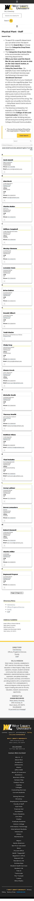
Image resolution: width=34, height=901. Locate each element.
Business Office (18, 777)
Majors (19, 840)
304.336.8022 (11, 473)
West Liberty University (16, 7)
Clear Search (23, 135)
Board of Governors (19, 772)
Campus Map (18, 780)
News (19, 848)
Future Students (18, 814)
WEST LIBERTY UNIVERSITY (17, 738)
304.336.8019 (11, 445)
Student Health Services (18, 866)
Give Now (19, 816)
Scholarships (18, 863)
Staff (8, 611)
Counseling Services (19, 790)
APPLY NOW (19, 770)
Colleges (19, 787)
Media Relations (18, 843)
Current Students (19, 792)
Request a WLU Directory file (12, 15)
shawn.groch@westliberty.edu (15, 383)
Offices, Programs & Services (15, 607)
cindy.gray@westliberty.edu (14, 361)
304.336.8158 (11, 166)
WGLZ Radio (19, 881)
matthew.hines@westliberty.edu (15, 447)
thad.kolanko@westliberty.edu (15, 476)
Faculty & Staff (19, 804)
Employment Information (18, 801)
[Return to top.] (4, 172)
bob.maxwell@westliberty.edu (15, 542)
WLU (17, 728)
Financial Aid (18, 809)
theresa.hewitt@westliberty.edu (15, 425)
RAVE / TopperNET (19, 853)
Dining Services (18, 796)
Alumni (18, 767)
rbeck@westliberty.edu (13, 197)
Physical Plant (7, 163)
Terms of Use (11, 892)
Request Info (18, 858)
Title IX (18, 870)
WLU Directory (9, 11)
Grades (18, 819)
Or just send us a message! (17, 709)
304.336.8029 (17, 707)
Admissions (19, 764)
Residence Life (19, 860)
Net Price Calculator (19, 845)
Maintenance (18, 836)
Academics (19, 762)
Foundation (19, 811)
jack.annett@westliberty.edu (14, 169)
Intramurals (19, 831)
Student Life (19, 868)
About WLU (19, 760)
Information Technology (18, 826)
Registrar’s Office (19, 855)
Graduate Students (18, 821)
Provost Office (19, 850)
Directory (19, 799)
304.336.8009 (12, 195)
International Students (19, 829)
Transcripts (19, 873)
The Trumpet (18, 876)
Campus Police (19, 782)
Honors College (18, 824)
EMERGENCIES (21, 892)
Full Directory (11, 604)
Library (18, 834)
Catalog (19, 785)
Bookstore (18, 775)
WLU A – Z (18, 757)
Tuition (18, 878)
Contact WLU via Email (17, 753)
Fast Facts (18, 806)
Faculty (9, 609)
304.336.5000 (17, 746)
